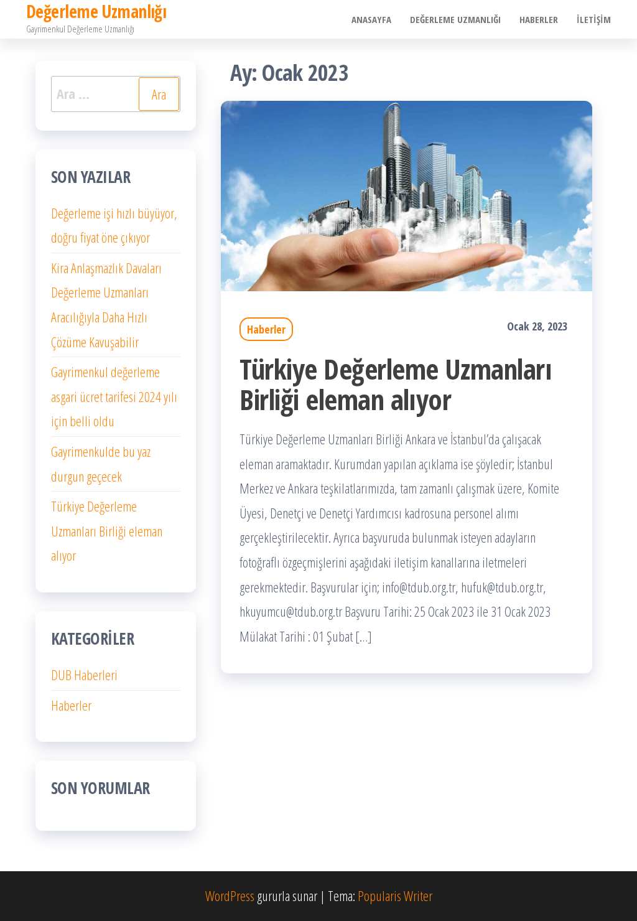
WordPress (229, 895)
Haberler (538, 19)
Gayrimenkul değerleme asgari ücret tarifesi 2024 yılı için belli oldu (114, 396)
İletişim (594, 19)
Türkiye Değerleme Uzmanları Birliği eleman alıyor (395, 384)
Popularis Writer (395, 895)
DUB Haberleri (84, 674)
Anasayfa (371, 19)
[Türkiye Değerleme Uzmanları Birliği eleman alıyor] (406, 194)
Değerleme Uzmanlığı (455, 19)
